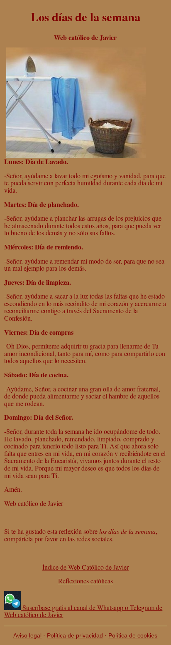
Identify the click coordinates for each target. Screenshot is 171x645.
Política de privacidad (75, 635)
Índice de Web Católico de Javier (85, 567)
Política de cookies (132, 635)
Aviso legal (27, 635)
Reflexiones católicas (85, 580)
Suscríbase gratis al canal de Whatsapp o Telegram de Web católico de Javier (83, 611)
